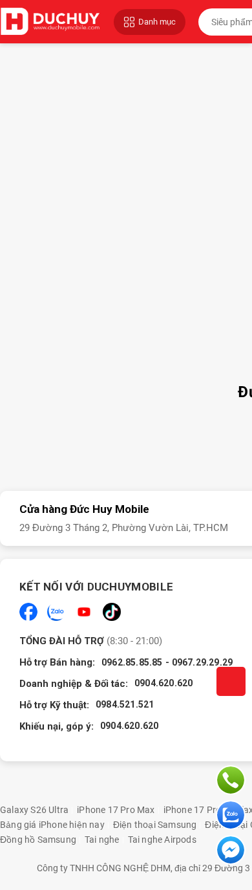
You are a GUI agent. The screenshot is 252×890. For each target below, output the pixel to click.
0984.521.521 (125, 704)
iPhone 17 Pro (192, 810)
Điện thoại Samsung (155, 824)
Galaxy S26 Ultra (34, 810)
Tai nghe (102, 839)
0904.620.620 (163, 683)
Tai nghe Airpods (162, 839)
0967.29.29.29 (202, 662)
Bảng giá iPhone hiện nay (52, 824)
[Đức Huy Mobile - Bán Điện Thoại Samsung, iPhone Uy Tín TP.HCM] (50, 21)
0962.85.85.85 (132, 662)
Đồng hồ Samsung (38, 839)
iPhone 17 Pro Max (115, 810)
